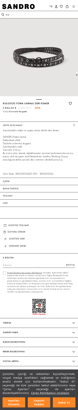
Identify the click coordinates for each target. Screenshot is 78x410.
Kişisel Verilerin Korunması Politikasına (24, 273)
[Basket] (67, 6)
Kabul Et (64, 402)
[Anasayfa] (21, 6)
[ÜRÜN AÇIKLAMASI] (74, 125)
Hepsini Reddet (39, 402)
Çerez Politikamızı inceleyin (50, 393)
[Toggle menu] (73, 6)
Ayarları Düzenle (13, 402)
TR (51, 6)
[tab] (76, 72)
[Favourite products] (61, 6)
